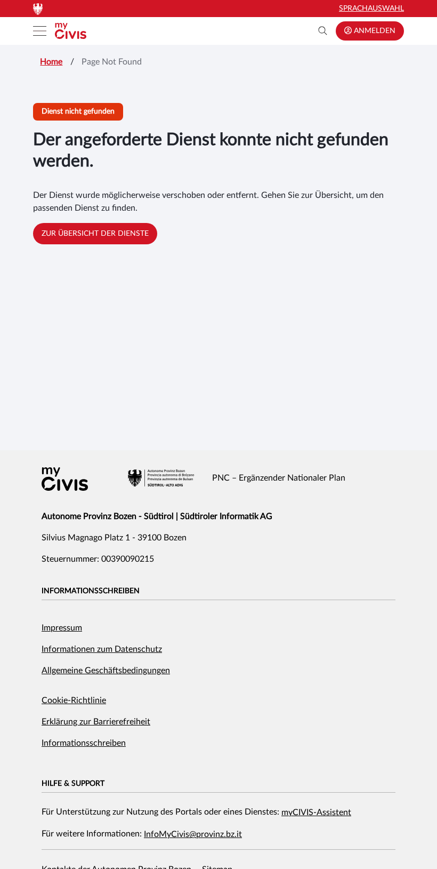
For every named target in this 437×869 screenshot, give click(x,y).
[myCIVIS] (65, 479)
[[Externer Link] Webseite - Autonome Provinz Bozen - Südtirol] (161, 478)
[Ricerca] (322, 30)
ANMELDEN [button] (373, 31)
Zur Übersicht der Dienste (95, 233)
